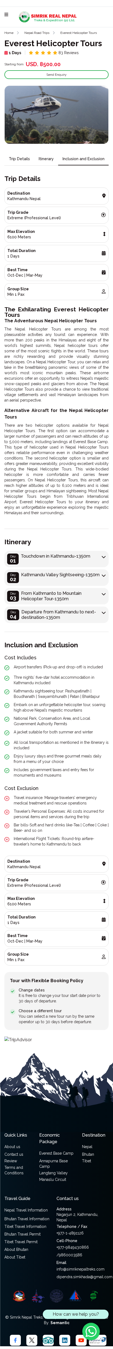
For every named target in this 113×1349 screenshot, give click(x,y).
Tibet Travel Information (25, 1226)
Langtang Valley (53, 1173)
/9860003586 (69, 1255)
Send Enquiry (56, 75)
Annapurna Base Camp (53, 1164)
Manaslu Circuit (52, 1179)
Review (10, 1161)
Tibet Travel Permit (21, 1242)
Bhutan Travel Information (26, 1219)
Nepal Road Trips (36, 33)
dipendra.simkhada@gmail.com (84, 1277)
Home (8, 33)
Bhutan (88, 1154)
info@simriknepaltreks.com (80, 1269)
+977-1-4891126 (70, 1233)
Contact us (13, 1154)
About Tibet (14, 1257)
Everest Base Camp (56, 1153)
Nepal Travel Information (26, 1210)
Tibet (86, 1161)
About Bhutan (16, 1249)
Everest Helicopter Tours (78, 33)
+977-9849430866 (72, 1247)
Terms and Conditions (14, 1170)
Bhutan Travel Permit (22, 1234)
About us (12, 1147)
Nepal (87, 1147)
